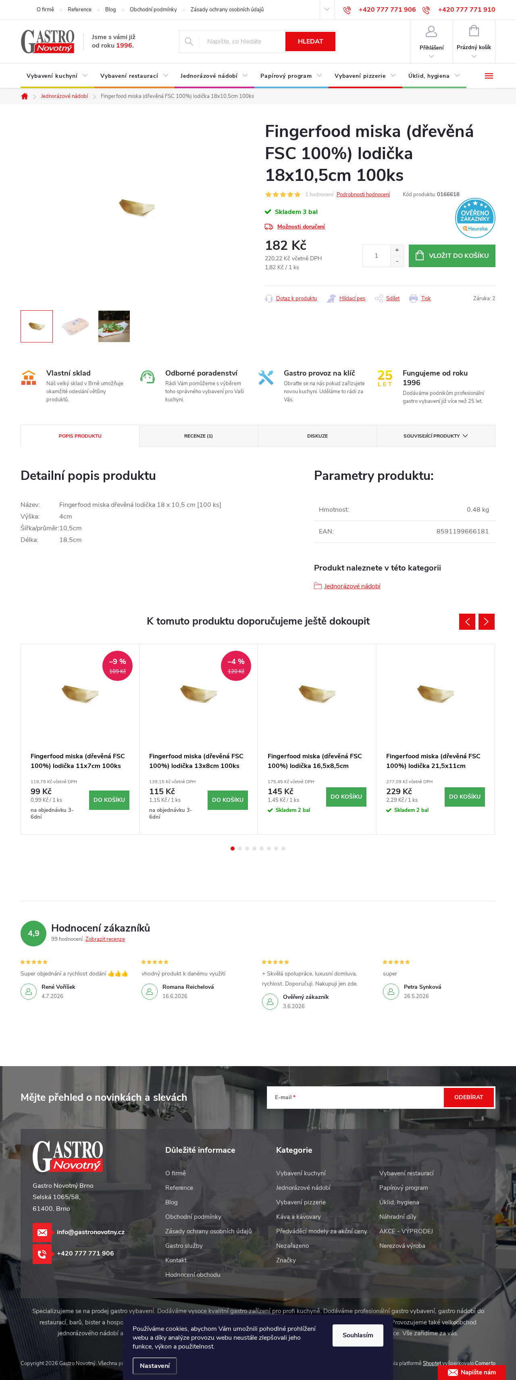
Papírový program (403, 1188)
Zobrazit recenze (105, 939)
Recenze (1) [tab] (198, 436)
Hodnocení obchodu (193, 1275)
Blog (110, 9)
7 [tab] (276, 849)
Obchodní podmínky (153, 9)
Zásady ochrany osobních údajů (227, 9)
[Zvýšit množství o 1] (397, 250)
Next (487, 622)
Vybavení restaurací (406, 1173)
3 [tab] (247, 849)
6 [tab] (269, 849)
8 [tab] (283, 849)
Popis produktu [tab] (80, 436)
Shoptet (432, 1363)
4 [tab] (254, 849)
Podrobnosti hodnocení (363, 194)
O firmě (45, 9)
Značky (286, 1260)
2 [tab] (240, 849)
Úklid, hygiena (399, 1202)
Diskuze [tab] (317, 436)
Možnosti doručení (301, 226)
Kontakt (176, 1260)
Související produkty (432, 436)
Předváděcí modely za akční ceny (321, 1231)
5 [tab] (262, 849)
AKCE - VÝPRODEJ (406, 1231)
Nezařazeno (292, 1246)
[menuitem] (57, 76)
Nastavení (155, 1365)
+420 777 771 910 (466, 9)
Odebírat (468, 1097)
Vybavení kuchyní (301, 1173)
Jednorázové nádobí (353, 586)
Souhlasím (358, 1335)
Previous (467, 622)
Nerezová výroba (402, 1246)
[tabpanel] (80, 739)
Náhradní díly (397, 1217)
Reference (80, 9)
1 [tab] (233, 849)
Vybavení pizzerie (301, 1202)
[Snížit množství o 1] (397, 261)
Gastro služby (184, 1246)
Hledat (310, 41)
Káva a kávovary (298, 1217)
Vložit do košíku (459, 255)
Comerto (485, 1363)
